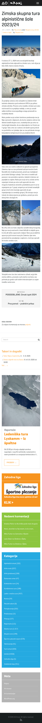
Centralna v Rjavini (21, 534)
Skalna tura (8, 629)
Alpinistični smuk (10, 563)
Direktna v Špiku (20, 539)
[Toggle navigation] (37, 3)
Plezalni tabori (9, 604)
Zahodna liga (12, 477)
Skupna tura (30, 30)
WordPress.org (9, 699)
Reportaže (8, 624)
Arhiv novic (8, 568)
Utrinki (36, 30)
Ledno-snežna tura (11, 594)
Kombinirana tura (10, 589)
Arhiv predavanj (9, 573)
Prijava (6, 684)
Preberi (12, 462)
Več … (5, 365)
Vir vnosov (7, 689)
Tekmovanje (8, 644)
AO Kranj (11, 3)
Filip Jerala (17, 30)
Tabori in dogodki (12, 351)
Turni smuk (8, 649)
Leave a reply (7, 32)
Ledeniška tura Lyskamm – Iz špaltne (16, 438)
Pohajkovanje (9, 609)
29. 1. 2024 (6, 30)
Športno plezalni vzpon (12, 639)
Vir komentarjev (9, 694)
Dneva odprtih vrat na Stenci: (13, 360)
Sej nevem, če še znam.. (25, 529)
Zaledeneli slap (9, 664)
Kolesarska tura (9, 584)
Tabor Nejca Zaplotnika (11, 356)
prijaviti (27, 325)
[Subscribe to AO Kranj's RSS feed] (21, 720)
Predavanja (8, 614)
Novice (6, 599)
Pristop (6, 619)
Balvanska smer (10, 578)
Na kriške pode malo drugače (27, 524)
